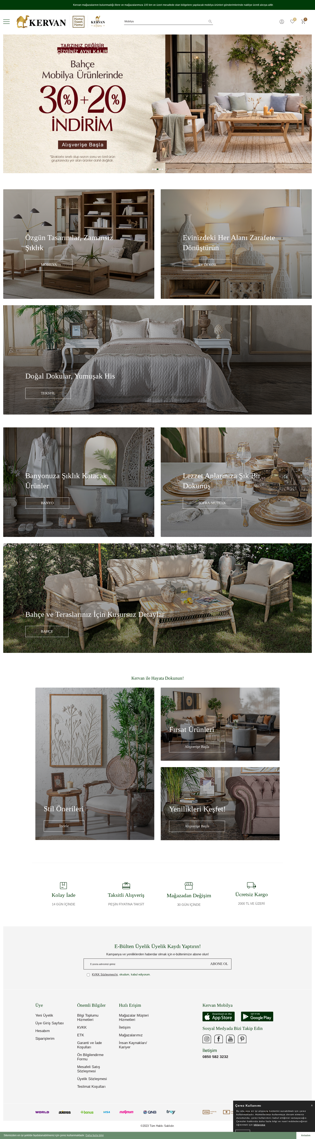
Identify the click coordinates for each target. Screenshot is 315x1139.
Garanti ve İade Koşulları (89, 1045)
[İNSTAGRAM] (206, 1039)
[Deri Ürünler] (157, 104)
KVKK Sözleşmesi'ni (105, 974)
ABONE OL (219, 964)
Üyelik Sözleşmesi (92, 1079)
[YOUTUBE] (230, 1039)
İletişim (124, 1027)
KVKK (82, 1027)
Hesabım (42, 1031)
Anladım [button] (305, 1135)
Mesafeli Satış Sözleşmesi (88, 1069)
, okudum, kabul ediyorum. (121, 974)
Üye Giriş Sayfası (49, 1023)
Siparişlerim (44, 1039)
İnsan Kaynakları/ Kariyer (133, 1045)
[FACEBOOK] (218, 1039)
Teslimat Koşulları (91, 1087)
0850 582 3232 (215, 1057)
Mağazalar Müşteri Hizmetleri (134, 1017)
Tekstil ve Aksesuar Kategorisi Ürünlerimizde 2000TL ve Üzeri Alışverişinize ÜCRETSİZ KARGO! (157, 4)
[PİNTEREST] (242, 1039)
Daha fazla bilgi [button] (95, 1135)
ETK (80, 1035)
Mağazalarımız (131, 1035)
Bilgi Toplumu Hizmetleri (87, 1017)
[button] (153, 169)
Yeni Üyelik (44, 1015)
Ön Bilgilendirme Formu (90, 1057)
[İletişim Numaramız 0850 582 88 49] (254, 1039)
